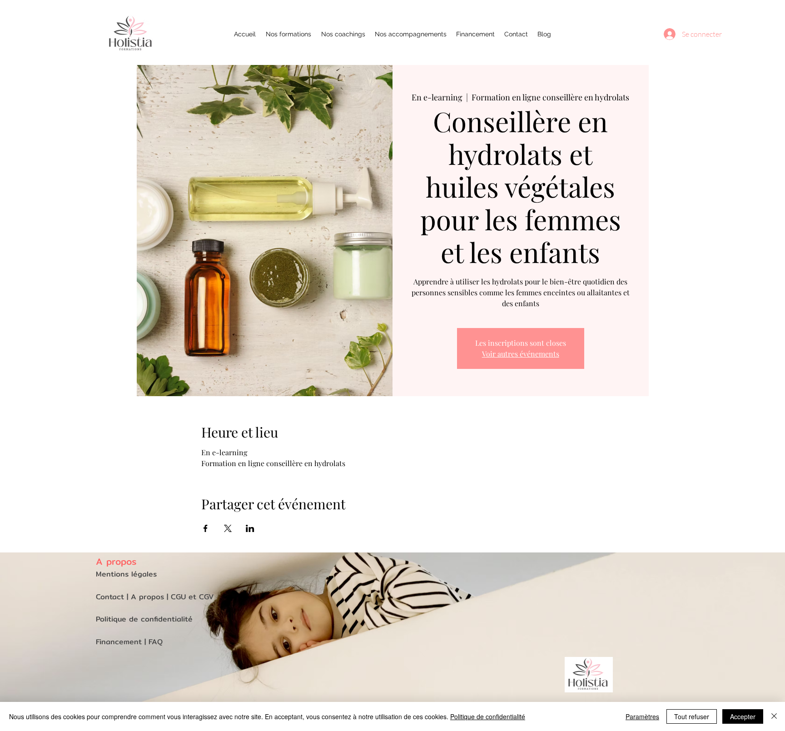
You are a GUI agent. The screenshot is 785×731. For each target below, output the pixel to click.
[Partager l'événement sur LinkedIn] (250, 528)
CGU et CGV (192, 596)
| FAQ (153, 641)
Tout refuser (691, 716)
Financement (120, 641)
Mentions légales (126, 574)
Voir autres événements (520, 353)
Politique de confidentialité (487, 716)
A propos (149, 596)
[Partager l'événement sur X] (228, 528)
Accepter (742, 716)
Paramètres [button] (642, 716)
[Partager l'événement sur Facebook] (205, 528)
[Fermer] (774, 716)
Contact (111, 596)
